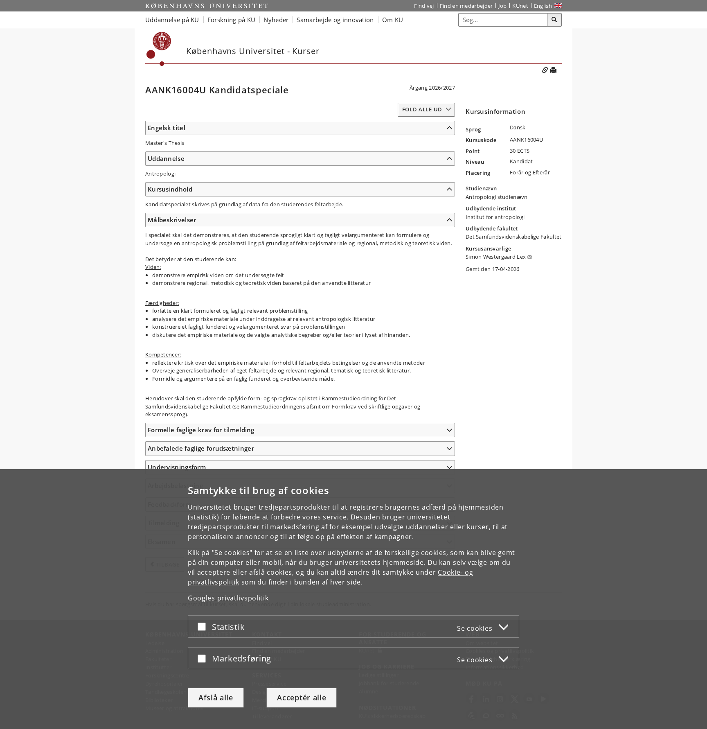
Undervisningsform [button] (177, 467)
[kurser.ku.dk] (158, 49)
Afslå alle (215, 697)
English (543, 5)
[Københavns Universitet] (206, 5)
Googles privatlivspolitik (228, 598)
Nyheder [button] (275, 20)
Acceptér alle (301, 697)
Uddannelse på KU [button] (172, 20)
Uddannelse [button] (166, 158)
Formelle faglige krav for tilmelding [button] (201, 430)
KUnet (520, 5)
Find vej (424, 5)
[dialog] (353, 599)
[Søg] (554, 20)
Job (502, 5)
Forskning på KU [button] (231, 20)
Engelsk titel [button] (166, 128)
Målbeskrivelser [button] (172, 220)
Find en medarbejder (466, 5)
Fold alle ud (422, 109)
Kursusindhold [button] (170, 189)
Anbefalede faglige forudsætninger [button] (201, 448)
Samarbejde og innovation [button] (335, 20)
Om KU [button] (392, 20)
